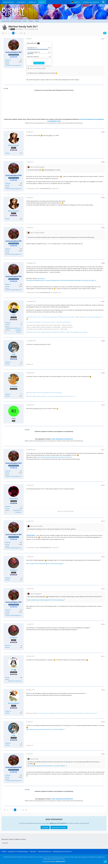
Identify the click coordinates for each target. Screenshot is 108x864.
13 (21, 33)
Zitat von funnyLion (35, 594)
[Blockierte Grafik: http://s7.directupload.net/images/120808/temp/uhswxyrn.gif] (50, 317)
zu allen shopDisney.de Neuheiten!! (62, 439)
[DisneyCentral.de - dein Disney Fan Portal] (54, 12)
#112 (103, 485)
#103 (103, 162)
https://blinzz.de (17, 510)
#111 (103, 450)
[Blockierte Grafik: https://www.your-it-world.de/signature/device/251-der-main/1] (50, 396)
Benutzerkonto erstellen (59, 827)
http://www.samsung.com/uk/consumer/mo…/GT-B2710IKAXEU (45, 729)
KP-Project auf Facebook (33, 322)
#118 (103, 690)
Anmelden (45, 827)
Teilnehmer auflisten (39, 63)
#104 (103, 197)
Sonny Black (31, 535)
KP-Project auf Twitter (48, 322)
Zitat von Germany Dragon (38, 68)
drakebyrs (18, 332)
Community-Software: (54, 861)
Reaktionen (7, 60)
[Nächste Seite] (24, 33)
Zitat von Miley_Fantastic (37, 167)
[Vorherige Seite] (3, 33)
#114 (103, 556)
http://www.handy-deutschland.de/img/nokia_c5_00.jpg (53, 457)
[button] (76, 2)
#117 (103, 656)
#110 (103, 405)
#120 (103, 754)
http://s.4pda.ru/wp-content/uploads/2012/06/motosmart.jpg (44, 563)
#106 (103, 263)
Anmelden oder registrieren (91, 2)
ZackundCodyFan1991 (45, 188)
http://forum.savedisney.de (14, 681)
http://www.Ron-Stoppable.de (93, 317)
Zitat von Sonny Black (36, 526)
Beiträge (7, 62)
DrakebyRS (18, 330)
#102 (103, 132)
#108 (103, 341)
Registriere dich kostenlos (58, 823)
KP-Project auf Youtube (63, 322)
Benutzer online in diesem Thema (14, 839)
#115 (103, 588)
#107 (103, 301)
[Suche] (103, 2)
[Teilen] (104, 33)
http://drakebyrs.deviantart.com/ (13, 328)
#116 (103, 624)
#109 (103, 373)
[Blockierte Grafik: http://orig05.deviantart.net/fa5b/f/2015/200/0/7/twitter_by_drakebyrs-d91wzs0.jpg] (56, 332)
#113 (103, 521)
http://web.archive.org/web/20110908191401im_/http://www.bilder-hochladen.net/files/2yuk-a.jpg (66, 713)
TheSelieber (18, 512)
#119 (103, 722)
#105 (103, 227)
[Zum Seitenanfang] (105, 861)
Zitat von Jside (34, 759)
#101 (103, 39)
